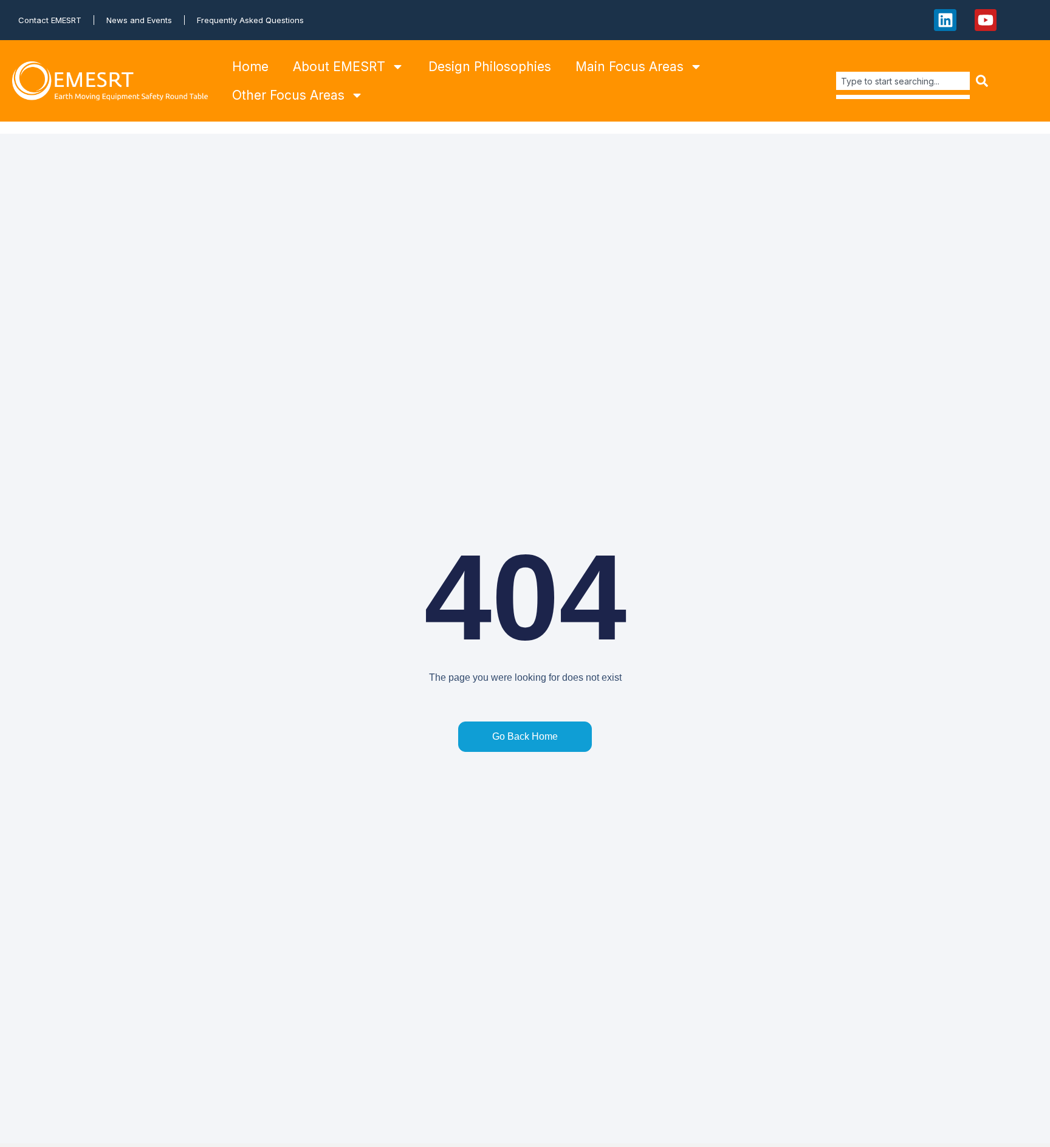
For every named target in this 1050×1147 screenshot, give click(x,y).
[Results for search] (903, 97)
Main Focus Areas (629, 66)
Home (250, 66)
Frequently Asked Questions (250, 20)
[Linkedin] (945, 20)
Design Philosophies (489, 66)
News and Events (139, 20)
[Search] (983, 81)
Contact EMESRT (49, 20)
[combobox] (903, 81)
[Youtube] (986, 20)
